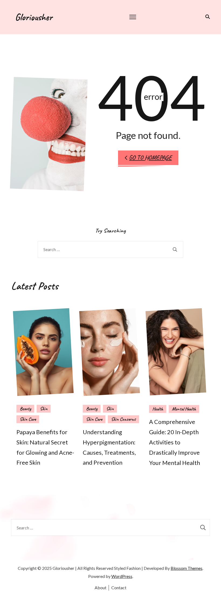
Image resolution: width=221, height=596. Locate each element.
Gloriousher (33, 17)
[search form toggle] (206, 16)
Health (157, 409)
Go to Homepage (150, 158)
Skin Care (28, 419)
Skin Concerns (123, 419)
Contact (118, 587)
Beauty (25, 409)
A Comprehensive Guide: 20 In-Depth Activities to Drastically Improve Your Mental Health (174, 442)
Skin (43, 409)
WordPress (121, 576)
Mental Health (184, 409)
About (100, 587)
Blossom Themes (186, 568)
